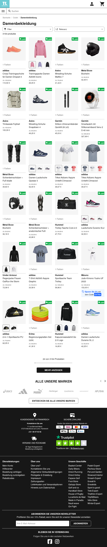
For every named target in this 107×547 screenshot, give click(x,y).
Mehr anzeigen (53, 370)
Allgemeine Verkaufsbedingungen (46, 471)
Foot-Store (73, 481)
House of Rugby (75, 493)
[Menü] (3, 11)
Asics (58, 70)
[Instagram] (57, 542)
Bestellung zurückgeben (34, 449)
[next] (105, 381)
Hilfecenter (7, 468)
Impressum (36, 478)
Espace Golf (74, 478)
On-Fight (72, 506)
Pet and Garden (95, 471)
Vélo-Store (92, 500)
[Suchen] (9, 11)
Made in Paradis (76, 500)
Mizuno (84, 275)
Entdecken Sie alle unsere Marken (53, 400)
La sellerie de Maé (76, 496)
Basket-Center (75, 465)
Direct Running (75, 471)
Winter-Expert (94, 503)
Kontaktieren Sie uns (35, 423)
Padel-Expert (94, 465)
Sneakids (92, 484)
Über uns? (35, 465)
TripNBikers (93, 496)
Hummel (59, 224)
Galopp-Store (74, 484)
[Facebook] (49, 542)
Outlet (15, 17)
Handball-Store (75, 490)
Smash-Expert (94, 478)
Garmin (58, 120)
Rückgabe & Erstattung (41, 474)
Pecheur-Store (94, 468)
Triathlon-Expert (95, 493)
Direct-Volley (74, 474)
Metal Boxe (86, 70)
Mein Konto (7, 465)
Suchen (15, 11)
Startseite (6, 17)
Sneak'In (92, 481)
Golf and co (73, 487)
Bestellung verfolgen (12, 471)
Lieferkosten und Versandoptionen (47, 484)
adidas (6, 70)
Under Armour (10, 275)
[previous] (101, 381)
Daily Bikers (74, 468)
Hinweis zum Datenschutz (43, 487)
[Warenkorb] (102, 4)
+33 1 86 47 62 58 (34, 432)
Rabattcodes (8, 478)
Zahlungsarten (37, 481)
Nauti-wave (73, 503)
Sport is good (94, 487)
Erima (32, 333)
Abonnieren (80, 523)
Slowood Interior (95, 474)
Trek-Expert (93, 490)
